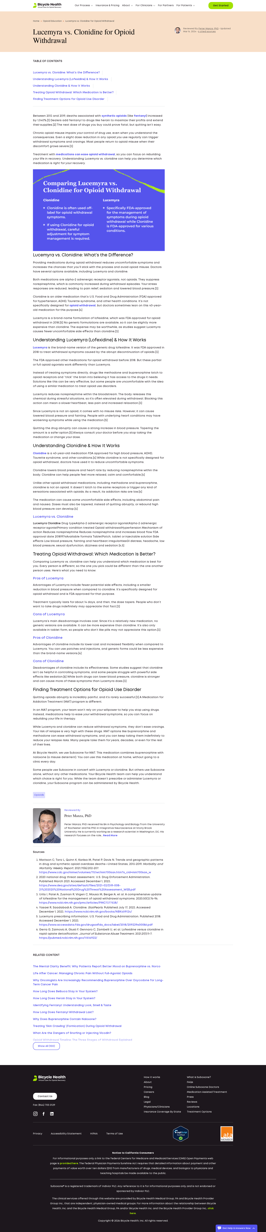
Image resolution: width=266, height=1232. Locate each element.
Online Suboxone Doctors (203, 1087)
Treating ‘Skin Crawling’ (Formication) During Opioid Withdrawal (77, 1026)
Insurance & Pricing (107, 5)
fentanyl (140, 116)
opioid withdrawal (82, 305)
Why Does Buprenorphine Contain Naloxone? (64, 1019)
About (148, 1082)
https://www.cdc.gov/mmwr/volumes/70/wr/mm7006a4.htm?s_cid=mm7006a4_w (95, 872)
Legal (147, 1102)
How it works (152, 1077)
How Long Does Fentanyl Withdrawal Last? (63, 1012)
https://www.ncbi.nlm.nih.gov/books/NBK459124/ (98, 912)
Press (190, 1097)
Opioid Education (52, 21)
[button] (84, 5)
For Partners (166, 5)
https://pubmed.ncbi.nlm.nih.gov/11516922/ (68, 938)
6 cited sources (207, 32)
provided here (69, 1163)
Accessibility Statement (66, 1134)
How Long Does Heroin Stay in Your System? (64, 998)
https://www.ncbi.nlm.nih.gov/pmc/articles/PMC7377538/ (78, 903)
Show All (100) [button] (46, 1046)
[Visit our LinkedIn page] (52, 1113)
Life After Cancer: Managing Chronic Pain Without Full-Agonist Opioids (82, 973)
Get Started (220, 5)
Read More (110, 835)
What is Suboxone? (199, 1077)
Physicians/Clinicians (157, 1107)
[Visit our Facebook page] (43, 1113)
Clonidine (39, 453)
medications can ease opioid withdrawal (85, 154)
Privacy (37, 1134)
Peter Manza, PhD (208, 29)
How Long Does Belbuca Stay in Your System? (65, 991)
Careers (149, 1092)
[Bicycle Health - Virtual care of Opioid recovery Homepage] (47, 5)
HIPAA (94, 1134)
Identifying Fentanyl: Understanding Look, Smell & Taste (72, 1005)
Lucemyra (40, 347)
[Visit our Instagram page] (36, 1113)
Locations (193, 1107)
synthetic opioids (114, 116)
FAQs (190, 1082)
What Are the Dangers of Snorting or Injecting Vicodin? (72, 1033)
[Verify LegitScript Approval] (180, 1134)
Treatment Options (199, 1112)
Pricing (148, 1087)
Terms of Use (114, 1134)
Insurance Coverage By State (162, 1112)
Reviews (192, 1102)
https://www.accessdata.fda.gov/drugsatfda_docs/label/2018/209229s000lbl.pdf (96, 925)
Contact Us (45, 1096)
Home (36, 21)
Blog (146, 1097)
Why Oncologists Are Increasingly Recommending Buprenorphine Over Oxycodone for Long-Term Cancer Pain (98, 982)
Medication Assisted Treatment (207, 1092)
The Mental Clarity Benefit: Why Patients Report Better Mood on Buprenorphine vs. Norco (96, 966)
